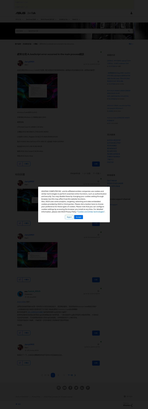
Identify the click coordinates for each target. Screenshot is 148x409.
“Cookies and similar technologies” (91, 212)
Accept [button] (78, 217)
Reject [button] (69, 217)
